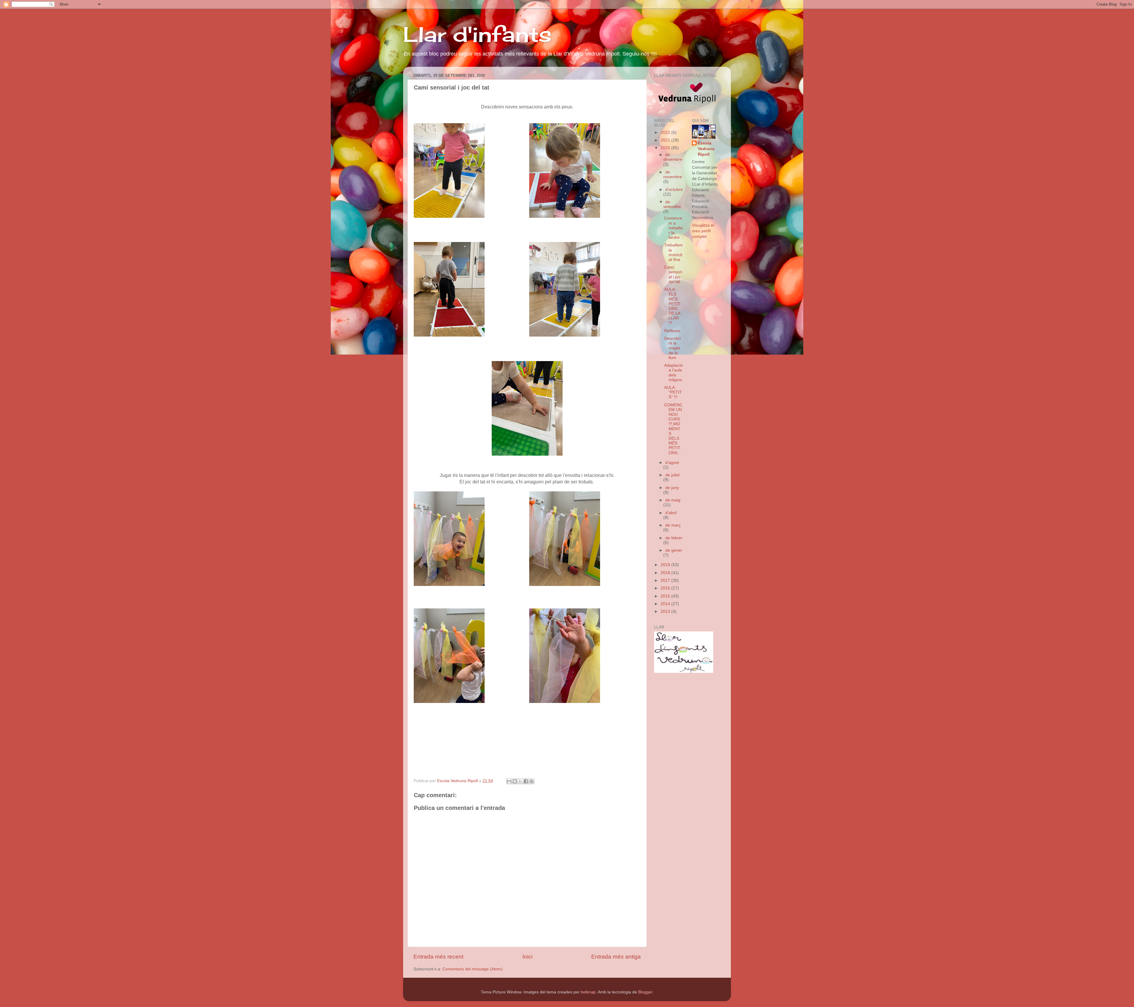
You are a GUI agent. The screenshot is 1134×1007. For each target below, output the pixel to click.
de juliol (672, 475)
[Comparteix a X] (520, 781)
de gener (673, 550)
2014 (666, 604)
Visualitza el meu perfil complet (703, 231)
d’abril (671, 513)
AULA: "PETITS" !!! (673, 392)
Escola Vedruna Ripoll (706, 149)
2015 (666, 596)
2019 (666, 565)
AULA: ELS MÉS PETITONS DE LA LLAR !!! (672, 306)
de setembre (672, 204)
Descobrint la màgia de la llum (672, 348)
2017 (666, 580)
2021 (666, 140)
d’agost (672, 462)
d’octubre (674, 189)
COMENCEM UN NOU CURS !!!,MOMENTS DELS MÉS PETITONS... (673, 429)
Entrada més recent (438, 957)
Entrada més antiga (616, 957)
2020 (666, 148)
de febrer (673, 538)
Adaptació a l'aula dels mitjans (673, 372)
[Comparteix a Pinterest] (532, 781)
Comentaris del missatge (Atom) (472, 969)
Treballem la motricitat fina (673, 252)
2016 (666, 588)
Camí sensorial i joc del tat (673, 274)
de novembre (672, 174)
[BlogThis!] (515, 781)
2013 (666, 611)
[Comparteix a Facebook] (526, 781)
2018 (666, 573)
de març (673, 525)
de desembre (672, 157)
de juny (672, 487)
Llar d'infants (477, 34)
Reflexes (672, 331)
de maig (672, 500)
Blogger (645, 992)
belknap (588, 992)
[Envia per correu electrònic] (509, 781)
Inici (527, 957)
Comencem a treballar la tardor (673, 228)
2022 (666, 132)
